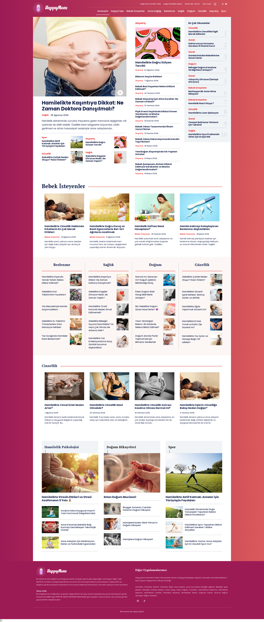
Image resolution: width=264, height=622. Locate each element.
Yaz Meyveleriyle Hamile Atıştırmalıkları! (54, 308)
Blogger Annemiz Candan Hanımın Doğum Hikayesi (137, 509)
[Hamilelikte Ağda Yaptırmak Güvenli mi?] (216, 310)
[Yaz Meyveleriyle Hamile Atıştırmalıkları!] (76, 309)
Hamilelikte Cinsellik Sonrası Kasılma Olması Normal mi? (153, 406)
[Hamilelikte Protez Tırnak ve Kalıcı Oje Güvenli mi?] (216, 324)
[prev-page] (113, 92)
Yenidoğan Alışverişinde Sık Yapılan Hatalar (156, 153)
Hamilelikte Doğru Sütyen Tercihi (95, 143)
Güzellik (46, 154)
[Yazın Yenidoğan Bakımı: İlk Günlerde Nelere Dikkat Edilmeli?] (169, 324)
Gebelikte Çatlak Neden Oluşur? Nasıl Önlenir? (55, 158)
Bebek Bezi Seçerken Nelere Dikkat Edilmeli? (155, 88)
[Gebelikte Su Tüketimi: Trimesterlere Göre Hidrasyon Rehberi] (76, 324)
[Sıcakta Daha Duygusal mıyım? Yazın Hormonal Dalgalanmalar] (50, 512)
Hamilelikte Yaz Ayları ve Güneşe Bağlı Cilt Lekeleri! (195, 339)
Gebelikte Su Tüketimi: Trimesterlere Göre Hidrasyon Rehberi (53, 324)
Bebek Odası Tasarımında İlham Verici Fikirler (154, 128)
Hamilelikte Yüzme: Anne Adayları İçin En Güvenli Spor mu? (203, 542)
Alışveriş (90, 139)
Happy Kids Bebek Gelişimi (189, 578)
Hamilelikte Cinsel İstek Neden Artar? (64, 406)
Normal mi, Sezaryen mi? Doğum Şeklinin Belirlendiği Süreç (146, 279)
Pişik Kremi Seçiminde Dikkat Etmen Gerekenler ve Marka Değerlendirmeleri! (156, 114)
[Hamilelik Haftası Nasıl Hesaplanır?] (154, 207)
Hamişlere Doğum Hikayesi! (138, 539)
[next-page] (120, 92)
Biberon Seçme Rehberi (148, 76)
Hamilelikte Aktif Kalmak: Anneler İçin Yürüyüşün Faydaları (53, 143)
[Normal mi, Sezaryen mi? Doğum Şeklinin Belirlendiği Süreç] (169, 280)
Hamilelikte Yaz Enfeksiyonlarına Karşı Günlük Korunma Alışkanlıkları (100, 343)
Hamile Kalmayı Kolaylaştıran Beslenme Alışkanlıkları (199, 227)
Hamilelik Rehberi (218, 578)
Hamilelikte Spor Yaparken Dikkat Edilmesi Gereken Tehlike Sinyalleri (203, 527)
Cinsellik (193, 28)
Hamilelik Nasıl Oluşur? (201, 103)
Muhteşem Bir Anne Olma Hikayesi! (202, 92)
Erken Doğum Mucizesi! (120, 497)
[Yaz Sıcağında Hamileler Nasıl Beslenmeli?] (76, 339)
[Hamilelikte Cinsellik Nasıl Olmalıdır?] (109, 386)
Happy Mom (151, 581)
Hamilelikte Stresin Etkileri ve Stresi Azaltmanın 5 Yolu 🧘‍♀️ (67, 498)
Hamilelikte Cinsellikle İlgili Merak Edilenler (203, 32)
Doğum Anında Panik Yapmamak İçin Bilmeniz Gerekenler (146, 339)
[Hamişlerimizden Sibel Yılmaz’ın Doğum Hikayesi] (112, 524)
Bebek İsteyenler (197, 88)
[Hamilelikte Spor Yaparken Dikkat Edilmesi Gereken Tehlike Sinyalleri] (174, 527)
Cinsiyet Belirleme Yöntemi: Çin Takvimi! (203, 123)
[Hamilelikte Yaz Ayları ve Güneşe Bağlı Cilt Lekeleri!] (216, 339)
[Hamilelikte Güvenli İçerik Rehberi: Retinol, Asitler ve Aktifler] (216, 295)
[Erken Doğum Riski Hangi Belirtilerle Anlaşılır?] (169, 295)
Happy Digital (138, 611)
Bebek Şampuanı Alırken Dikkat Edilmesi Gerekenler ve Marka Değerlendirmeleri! (153, 167)
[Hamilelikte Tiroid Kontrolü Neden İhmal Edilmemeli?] (123, 309)
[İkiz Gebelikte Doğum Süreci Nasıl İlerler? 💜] (169, 309)
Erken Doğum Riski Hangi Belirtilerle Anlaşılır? (145, 294)
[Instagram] (222, 4)
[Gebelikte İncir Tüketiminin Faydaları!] (76, 295)
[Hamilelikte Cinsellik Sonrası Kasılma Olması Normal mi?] (154, 386)
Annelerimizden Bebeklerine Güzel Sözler (203, 56)
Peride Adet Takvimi (168, 578)
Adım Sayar (140, 581)
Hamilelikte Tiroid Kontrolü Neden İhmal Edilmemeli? (100, 309)
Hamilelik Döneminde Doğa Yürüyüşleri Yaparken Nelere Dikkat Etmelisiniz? (200, 512)
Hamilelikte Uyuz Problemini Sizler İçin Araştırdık (203, 135)
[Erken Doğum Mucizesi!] (132, 473)
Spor (44, 137)
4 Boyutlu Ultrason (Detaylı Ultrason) (203, 80)
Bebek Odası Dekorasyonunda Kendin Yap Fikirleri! (157, 140)
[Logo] (58, 8)
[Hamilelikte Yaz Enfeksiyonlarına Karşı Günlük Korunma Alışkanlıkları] (123, 341)
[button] (215, 4)
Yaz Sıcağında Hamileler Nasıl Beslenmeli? (55, 337)
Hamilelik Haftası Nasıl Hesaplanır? (149, 227)
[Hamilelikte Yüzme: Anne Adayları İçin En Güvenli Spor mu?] (174, 542)
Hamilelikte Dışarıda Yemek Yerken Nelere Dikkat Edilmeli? (53, 279)
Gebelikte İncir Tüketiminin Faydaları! (54, 293)
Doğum (192, 64)
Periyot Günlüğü (164, 581)
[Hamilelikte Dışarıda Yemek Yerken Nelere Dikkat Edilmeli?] (76, 280)
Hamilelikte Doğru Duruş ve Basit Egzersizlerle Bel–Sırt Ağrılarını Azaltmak (107, 229)
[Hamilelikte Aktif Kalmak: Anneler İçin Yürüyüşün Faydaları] (77, 142)
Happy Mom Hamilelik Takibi (147, 578)
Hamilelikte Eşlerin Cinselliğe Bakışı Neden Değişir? (198, 406)
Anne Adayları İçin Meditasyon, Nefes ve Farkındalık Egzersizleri (78, 542)
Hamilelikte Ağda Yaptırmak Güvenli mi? (194, 308)
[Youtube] (226, 4)
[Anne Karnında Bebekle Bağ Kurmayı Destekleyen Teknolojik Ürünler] (50, 527)
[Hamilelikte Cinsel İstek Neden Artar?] (64, 386)
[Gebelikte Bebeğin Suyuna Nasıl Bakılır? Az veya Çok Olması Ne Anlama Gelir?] (123, 324)
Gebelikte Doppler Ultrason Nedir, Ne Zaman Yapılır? (96, 158)
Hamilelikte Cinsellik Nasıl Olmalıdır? (106, 406)
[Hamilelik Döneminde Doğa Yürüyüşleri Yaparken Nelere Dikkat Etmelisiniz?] (174, 512)
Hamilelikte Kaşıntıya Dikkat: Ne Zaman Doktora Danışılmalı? (82, 105)
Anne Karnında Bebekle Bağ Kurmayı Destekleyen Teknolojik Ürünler (78, 527)
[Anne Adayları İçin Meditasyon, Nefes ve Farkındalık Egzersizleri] (50, 542)
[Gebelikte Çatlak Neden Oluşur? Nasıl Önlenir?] (77, 157)
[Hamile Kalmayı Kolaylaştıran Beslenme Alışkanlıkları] (199, 207)
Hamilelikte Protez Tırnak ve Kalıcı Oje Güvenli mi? (192, 324)
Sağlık (45, 115)
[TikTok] (144, 601)
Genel (191, 40)
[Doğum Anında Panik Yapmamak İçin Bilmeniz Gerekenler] (169, 339)
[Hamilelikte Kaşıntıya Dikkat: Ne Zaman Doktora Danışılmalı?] (80, 56)
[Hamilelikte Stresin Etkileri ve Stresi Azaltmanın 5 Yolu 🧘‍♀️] (70, 473)
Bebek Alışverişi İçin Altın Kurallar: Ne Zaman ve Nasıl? (156, 100)
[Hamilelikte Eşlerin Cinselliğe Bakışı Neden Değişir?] (199, 386)
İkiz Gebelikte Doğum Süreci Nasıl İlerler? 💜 (146, 308)
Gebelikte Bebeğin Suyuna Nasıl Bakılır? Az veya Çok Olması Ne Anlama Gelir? (101, 326)
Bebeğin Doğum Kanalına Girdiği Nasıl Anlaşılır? (202, 68)
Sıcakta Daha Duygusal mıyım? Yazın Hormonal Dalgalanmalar (78, 512)
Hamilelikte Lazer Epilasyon (203, 112)
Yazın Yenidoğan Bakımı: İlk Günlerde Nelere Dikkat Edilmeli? (147, 324)
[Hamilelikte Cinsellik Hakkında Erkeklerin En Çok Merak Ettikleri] (64, 207)
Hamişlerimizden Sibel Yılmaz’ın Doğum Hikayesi (140, 524)
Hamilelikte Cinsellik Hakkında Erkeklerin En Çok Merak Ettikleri (64, 229)
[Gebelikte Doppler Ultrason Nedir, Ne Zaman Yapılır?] (120, 157)
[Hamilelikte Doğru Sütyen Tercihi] (120, 142)
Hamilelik (206, 578)
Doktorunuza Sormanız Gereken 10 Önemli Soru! (201, 44)
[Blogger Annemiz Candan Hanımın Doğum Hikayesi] (112, 509)
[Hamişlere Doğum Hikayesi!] (112, 539)
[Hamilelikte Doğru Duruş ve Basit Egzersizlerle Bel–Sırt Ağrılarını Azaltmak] (109, 207)
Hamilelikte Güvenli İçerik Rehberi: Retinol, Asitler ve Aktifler (193, 294)
